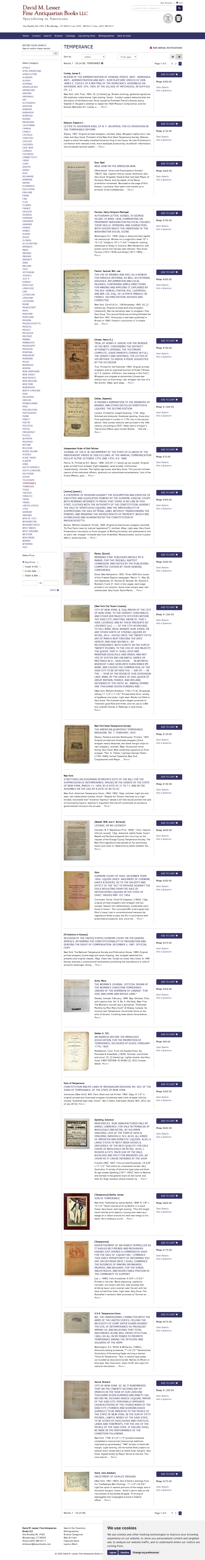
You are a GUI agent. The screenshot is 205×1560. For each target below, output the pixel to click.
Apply (53, 590)
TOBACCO (27, 496)
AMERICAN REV (30, 87)
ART (24, 99)
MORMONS (27, 358)
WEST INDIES (29, 528)
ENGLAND (27, 192)
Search (47, 35)
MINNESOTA (28, 342)
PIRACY (26, 419)
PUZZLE (26, 435)
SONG (25, 464)
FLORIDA (26, 205)
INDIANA (26, 253)
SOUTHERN (27, 473)
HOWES (26, 230)
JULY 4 (25, 278)
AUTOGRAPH (28, 103)
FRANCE (26, 208)
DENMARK (27, 179)
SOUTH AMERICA (31, 467)
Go (55, 53)
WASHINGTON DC (31, 524)
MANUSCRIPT (29, 307)
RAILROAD (27, 441)
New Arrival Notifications (167, 48)
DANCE (25, 170)
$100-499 (32, 571)
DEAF (25, 173)
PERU (25, 406)
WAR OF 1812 (29, 518)
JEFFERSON (28, 272)
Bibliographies (106, 35)
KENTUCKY (27, 285)
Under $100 (33, 566)
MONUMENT (28, 355)
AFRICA (26, 67)
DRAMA (26, 182)
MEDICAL (27, 326)
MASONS (26, 320)
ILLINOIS (26, 240)
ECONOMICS (28, 186)
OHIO (25, 393)
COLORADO (27, 154)
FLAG (25, 202)
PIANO (25, 416)
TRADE (25, 499)
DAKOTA (26, 166)
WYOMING (27, 544)
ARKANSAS (27, 96)
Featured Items (71, 1540)
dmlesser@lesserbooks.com (36, 1544)
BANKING (27, 109)
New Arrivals (124, 35)
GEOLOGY (27, 211)
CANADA (26, 128)
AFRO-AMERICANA (31, 71)
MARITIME (27, 313)
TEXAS (25, 489)
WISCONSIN (28, 537)
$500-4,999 (33, 575)
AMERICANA (28, 90)
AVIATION (27, 106)
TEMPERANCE (29, 483)
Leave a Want (70, 1544)
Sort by (67, 56)
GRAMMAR (27, 221)
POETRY (26, 422)
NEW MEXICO (29, 377)
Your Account (166, 3)
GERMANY (27, 218)
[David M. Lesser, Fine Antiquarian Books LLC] (68, 16)
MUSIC (25, 361)
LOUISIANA (28, 301)
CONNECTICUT (29, 157)
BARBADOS (28, 112)
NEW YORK (27, 384)
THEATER (27, 492)
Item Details (162, 87)
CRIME (25, 160)
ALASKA (26, 80)
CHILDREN (27, 144)
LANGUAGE (28, 288)
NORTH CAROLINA (31, 390)
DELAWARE (28, 176)
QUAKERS (27, 438)
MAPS (25, 310)
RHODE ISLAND (29, 451)
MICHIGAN (27, 333)
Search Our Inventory (75, 1528)
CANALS (26, 131)
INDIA (25, 250)
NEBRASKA (27, 365)
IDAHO (25, 237)
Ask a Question (164, 90)
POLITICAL (27, 425)
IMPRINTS (27, 246)
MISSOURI (27, 349)
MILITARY (27, 336)
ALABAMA (27, 77)
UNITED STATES (30, 505)
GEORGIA (27, 214)
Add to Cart (168, 74)
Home (26, 35)
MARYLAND (28, 317)
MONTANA (27, 352)
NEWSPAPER (28, 387)
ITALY (25, 269)
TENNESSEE (28, 486)
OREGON (26, 400)
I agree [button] (112, 1552)
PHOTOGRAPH (29, 413)
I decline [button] (124, 1552)
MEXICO (26, 329)
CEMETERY (27, 138)
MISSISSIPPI (28, 345)
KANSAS (26, 281)
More (104, 107)
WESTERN (27, 534)
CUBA (25, 163)
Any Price (32, 562)
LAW (24, 291)
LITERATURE (28, 294)
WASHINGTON (29, 521)
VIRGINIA (27, 515)
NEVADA (26, 368)
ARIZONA (27, 93)
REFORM (26, 444)
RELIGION (27, 448)
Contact (36, 35)
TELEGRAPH (28, 480)
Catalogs (70, 35)
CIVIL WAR (27, 147)
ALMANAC (27, 83)
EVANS (25, 195)
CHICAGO (27, 141)
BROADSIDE (28, 122)
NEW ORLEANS (29, 381)
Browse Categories (73, 1534)
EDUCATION (28, 189)
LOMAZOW (27, 297)
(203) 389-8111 (37, 1540)
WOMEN (26, 540)
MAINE (25, 304)
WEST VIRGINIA (30, 531)
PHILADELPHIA (29, 409)
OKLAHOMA (28, 397)
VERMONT (27, 512)
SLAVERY (26, 460)
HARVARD (27, 224)
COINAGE (27, 150)
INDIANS (26, 256)
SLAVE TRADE (29, 457)
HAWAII (26, 227)
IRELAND (26, 266)
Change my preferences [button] (146, 1552)
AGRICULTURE (29, 74)
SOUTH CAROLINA (31, 470)
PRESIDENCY (28, 432)
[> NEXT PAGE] (180, 64)
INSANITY (27, 259)
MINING (26, 339)
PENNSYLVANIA (30, 403)
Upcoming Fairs (86, 35)
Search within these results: (36, 48)
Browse (58, 35)
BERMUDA (27, 115)
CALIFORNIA (28, 125)
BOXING (26, 118)
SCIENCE (26, 454)
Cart (180, 3)
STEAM (25, 476)
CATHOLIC (27, 134)
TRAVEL (26, 502)
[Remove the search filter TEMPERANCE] (102, 63)
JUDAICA (27, 275)
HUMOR (26, 234)
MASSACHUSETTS (31, 323)
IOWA (25, 262)
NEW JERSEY (28, 374)
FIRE (24, 198)
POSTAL (26, 429)
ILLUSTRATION (29, 243)
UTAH (25, 508)
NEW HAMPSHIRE (31, 371)
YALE (24, 547)
